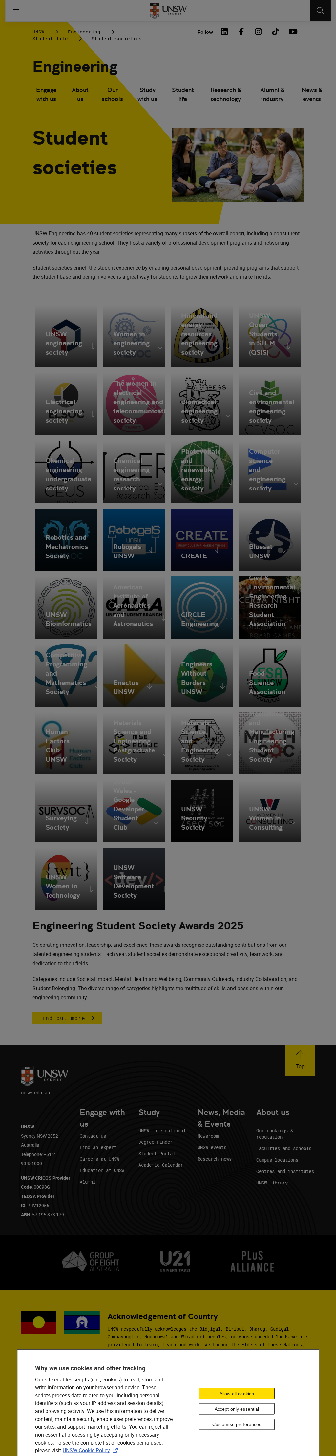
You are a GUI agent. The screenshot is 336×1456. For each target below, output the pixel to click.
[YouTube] (292, 31)
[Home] (168, 11)
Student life (50, 38)
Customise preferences (237, 1424)
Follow (205, 32)
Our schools (112, 94)
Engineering (84, 32)
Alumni (87, 1182)
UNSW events (212, 1147)
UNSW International (162, 1130)
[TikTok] (275, 31)
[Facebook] (241, 31)
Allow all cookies (237, 1393)
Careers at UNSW (99, 1159)
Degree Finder (155, 1142)
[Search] (320, 10)
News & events (312, 94)
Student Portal (156, 1153)
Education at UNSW (102, 1170)
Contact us (93, 1136)
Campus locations (277, 1160)
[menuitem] (46, 95)
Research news (215, 1159)
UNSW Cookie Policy (91, 1450)
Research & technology (226, 94)
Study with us (147, 94)
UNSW (38, 32)
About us (80, 94)
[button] (67, 1018)
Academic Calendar (160, 1165)
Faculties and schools (283, 1148)
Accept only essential (237, 1409)
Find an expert (98, 1147)
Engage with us (46, 94)
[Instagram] (258, 31)
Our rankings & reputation (274, 1133)
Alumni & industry (272, 94)
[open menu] (16, 10)
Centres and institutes (285, 1171)
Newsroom (208, 1136)
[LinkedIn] (224, 31)
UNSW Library (272, 1183)
